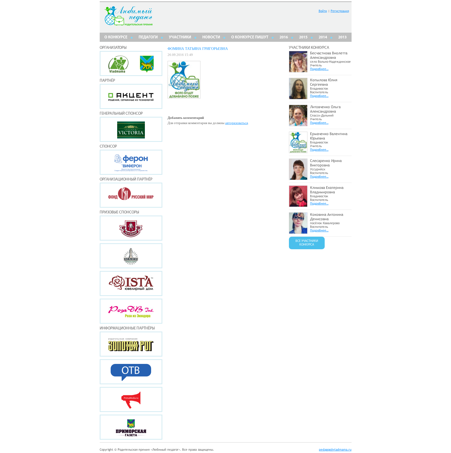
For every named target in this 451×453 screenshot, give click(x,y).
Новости (211, 37)
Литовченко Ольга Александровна (325, 109)
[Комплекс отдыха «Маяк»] (131, 255)
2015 (303, 37)
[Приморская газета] (131, 427)
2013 (342, 37)
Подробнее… (319, 69)
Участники (180, 37)
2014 (323, 37)
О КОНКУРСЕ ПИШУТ (249, 37)
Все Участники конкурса (306, 243)
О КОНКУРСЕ (115, 37)
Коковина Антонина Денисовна (326, 216)
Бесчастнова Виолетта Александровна (328, 55)
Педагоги (148, 37)
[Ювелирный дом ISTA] (131, 283)
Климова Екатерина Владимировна (326, 189)
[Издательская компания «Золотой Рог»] (131, 344)
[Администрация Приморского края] (147, 71)
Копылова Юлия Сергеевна (323, 82)
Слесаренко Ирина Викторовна (326, 163)
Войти (323, 11)
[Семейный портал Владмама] (118, 71)
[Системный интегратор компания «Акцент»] (131, 96)
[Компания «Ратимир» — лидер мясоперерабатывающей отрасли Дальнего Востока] (131, 228)
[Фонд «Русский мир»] (131, 195)
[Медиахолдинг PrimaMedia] (131, 399)
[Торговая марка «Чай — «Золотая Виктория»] (131, 129)
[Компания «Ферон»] (131, 162)
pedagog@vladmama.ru (335, 449)
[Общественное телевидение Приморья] (131, 371)
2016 (284, 37)
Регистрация (340, 11)
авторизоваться (236, 123)
